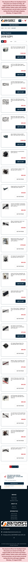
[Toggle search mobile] (22, 21)
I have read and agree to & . (13, 486)
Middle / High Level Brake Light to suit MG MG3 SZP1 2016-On (18, 361)
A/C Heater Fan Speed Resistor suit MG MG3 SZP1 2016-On (18, 256)
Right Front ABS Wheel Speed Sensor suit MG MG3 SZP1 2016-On (18, 100)
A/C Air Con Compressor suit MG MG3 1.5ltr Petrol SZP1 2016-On (18, 47)
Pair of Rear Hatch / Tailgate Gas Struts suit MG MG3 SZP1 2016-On (18, 309)
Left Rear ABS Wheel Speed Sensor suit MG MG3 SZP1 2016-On (18, 83)
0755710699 (6, 529)
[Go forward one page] (17, 467)
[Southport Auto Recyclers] (8, 20)
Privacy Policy (6, 486)
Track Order (14, 499)
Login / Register (23, 17)
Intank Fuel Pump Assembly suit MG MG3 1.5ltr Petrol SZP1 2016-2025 (18, 274)
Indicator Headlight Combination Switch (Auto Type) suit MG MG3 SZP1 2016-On (18, 205)
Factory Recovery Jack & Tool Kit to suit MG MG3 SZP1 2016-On (18, 379)
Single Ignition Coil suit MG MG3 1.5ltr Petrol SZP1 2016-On (18, 187)
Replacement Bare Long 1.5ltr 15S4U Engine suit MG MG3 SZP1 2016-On (17, 240)
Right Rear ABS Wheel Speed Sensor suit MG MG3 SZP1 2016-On (18, 117)
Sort (11, 41)
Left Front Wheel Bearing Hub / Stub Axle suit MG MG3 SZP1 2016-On (18, 431)
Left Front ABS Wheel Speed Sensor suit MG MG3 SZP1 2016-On (18, 65)
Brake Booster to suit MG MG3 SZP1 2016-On (17, 152)
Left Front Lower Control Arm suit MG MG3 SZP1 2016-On (18, 448)
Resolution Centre (14, 500)
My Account (14, 497)
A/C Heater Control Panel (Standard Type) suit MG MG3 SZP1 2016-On (17, 327)
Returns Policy (14, 517)
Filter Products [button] (6, 33)
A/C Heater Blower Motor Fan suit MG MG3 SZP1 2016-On (17, 344)
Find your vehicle (14, 25)
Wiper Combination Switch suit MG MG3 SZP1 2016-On (17, 222)
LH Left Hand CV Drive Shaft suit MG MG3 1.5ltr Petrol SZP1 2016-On (18, 414)
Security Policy (14, 518)
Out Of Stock (20, 179)
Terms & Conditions (18, 485)
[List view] (5, 41)
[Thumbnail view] (2, 41)
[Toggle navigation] (19, 21)
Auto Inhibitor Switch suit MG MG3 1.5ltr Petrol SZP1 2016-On (18, 134)
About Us (14, 506)
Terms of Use (14, 513)
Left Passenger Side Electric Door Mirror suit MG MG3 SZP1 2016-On (17, 396)
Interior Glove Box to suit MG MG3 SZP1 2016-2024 (17, 291)
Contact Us (14, 508)
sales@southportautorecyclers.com (12, 532)
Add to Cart (20, 57)
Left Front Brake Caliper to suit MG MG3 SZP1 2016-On (17, 169)
